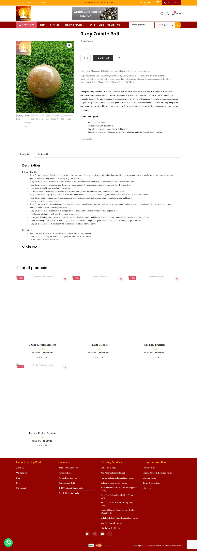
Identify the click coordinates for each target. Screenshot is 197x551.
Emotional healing (87, 79)
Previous (27, 123)
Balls (103, 71)
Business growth (102, 76)
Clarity (125, 76)
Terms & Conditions (151, 483)
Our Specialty (22, 473)
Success (147, 71)
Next (26, 126)
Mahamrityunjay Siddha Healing (114, 483)
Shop (92, 24)
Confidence (144, 76)
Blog (101, 24)
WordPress (176, 546)
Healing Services (74, 24)
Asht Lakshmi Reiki (67, 483)
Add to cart (103, 58)
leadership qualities (123, 79)
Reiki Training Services (68, 468)
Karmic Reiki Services (68, 478)
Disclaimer (147, 488)
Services (54, 24)
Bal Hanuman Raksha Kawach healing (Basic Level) (119, 489)
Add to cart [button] (42, 357)
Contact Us (113, 24)
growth (99, 79)
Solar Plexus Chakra (134, 71)
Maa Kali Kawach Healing (111, 523)
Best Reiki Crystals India (69, 493)
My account (21, 488)
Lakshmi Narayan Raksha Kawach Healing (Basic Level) (118, 511)
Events (28, 3)
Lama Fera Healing (108, 468)
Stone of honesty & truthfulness (105, 82)
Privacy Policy (149, 468)
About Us (20, 3)
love (134, 79)
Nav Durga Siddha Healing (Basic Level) (117, 478)
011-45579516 (172, 3)
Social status (85, 82)
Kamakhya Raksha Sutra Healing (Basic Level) (117, 496)
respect (159, 79)
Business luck (115, 76)
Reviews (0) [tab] (43, 154)
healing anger (109, 79)
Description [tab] (25, 154)
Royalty (166, 79)
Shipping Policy (149, 478)
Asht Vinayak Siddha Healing (113, 473)
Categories (28, 25)
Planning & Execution (146, 79)
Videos (43, 3)
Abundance (95, 71)
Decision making (157, 76)
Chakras (109, 71)
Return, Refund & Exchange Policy (157, 473)
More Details (86, 139)
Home (43, 24)
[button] (69, 45)
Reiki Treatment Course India (71, 488)
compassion (134, 76)
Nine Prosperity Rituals (110, 528)
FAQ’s (36, 3)
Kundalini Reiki (65, 473)
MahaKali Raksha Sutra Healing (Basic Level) (119, 518)
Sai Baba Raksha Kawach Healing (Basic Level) (117, 503)
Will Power (130, 82)
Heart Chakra (119, 71)
